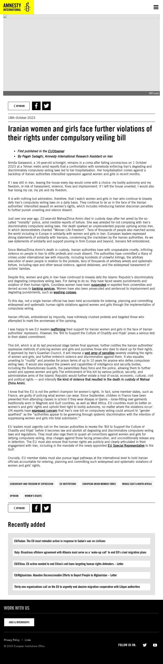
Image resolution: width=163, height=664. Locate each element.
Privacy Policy (11, 640)
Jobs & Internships (19, 622)
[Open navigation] (156, 7)
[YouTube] (155, 644)
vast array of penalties (99, 353)
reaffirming (58, 329)
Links (28, 640)
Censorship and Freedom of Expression (31, 483)
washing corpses (65, 292)
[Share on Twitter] (46, 106)
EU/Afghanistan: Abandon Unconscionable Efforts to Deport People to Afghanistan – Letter (65, 575)
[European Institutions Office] (17, 7)
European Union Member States (99, 483)
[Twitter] (145, 644)
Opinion (14, 495)
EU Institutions (68, 483)
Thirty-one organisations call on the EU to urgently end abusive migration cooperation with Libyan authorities (77, 587)
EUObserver (56, 151)
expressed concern (44, 411)
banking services (43, 288)
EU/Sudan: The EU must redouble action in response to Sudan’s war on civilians (59, 541)
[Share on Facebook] (36, 106)
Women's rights (33, 495)
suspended (98, 285)
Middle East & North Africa (137, 483)
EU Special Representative (126, 446)
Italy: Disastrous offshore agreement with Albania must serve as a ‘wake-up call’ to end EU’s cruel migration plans (80, 552)
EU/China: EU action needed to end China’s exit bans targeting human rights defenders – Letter (68, 564)
